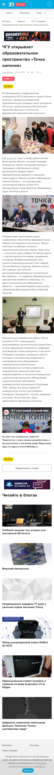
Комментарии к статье (27, 468)
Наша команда (9, 750)
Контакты (7, 745)
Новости (9, 13)
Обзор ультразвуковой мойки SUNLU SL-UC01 (25, 644)
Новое (41, 13)
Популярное (25, 13)
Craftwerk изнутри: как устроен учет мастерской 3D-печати (24, 532)
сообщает (12, 158)
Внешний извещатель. (16, 568)
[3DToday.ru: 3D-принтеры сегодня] (17, 6)
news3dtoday (7, 72)
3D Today (6, 21)
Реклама (9, 37)
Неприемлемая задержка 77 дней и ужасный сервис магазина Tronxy (24, 605)
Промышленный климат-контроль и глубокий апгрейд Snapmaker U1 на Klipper (24, 684)
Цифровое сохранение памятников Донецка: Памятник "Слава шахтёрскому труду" (23, 726)
